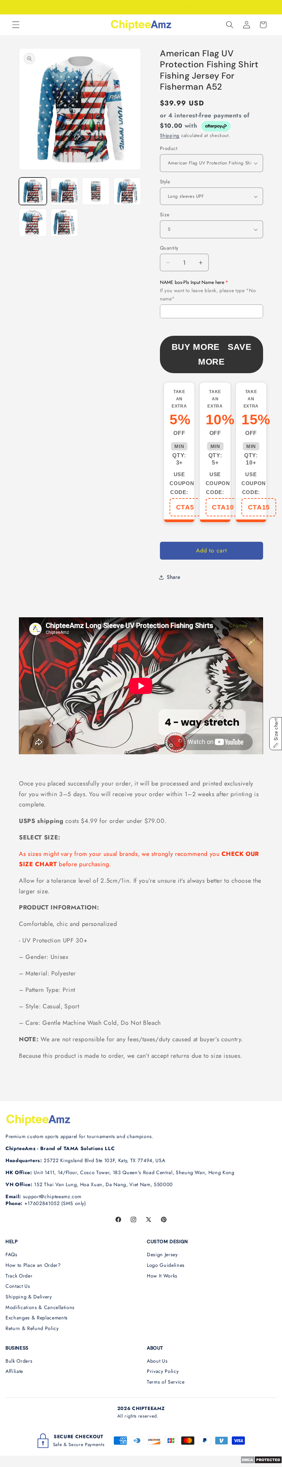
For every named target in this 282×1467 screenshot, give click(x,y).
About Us (157, 1360)
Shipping (170, 135)
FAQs (12, 1254)
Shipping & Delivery (29, 1296)
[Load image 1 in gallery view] (33, 191)
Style (165, 181)
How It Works (162, 1275)
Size (165, 214)
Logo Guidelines (166, 1265)
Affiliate (14, 1371)
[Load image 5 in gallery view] (33, 223)
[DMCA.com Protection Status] (261, 1461)
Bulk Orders (19, 1360)
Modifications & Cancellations (40, 1307)
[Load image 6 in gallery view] (64, 223)
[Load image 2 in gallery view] (64, 191)
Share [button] (173, 577)
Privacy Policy (162, 1371)
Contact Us (18, 1286)
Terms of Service (166, 1381)
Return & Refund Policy (32, 1328)
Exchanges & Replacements (37, 1317)
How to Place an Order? (33, 1265)
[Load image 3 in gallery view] (96, 191)
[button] (16, 24)
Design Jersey (162, 1254)
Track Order (19, 1275)
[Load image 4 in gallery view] (127, 191)
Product (168, 148)
